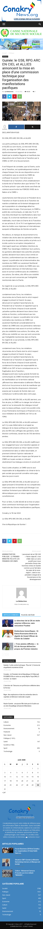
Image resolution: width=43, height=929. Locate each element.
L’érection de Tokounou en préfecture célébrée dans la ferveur (22, 687)
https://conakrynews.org (21, 604)
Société (6, 745)
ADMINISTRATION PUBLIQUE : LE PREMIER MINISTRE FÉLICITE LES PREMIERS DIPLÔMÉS (11, 557)
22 (32, 781)
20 (22, 781)
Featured (7, 732)
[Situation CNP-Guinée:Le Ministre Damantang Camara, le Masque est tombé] (6, 862)
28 (27, 785)
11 (10, 777)
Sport (5, 748)
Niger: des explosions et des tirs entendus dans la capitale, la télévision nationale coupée (20, 696)
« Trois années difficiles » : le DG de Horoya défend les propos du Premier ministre (26, 646)
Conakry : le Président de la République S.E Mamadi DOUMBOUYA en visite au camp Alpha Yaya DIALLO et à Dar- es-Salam (21, 676)
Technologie (8, 751)
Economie (7, 725)
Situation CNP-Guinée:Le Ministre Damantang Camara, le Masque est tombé (27, 862)
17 (5, 781)
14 (27, 777)
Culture (6, 722)
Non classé (7, 735)
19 (17, 781)
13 (22, 777)
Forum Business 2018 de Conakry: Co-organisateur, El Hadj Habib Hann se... (27, 851)
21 (27, 781)
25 (10, 785)
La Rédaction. (9, 91)
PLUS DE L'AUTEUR (28, 615)
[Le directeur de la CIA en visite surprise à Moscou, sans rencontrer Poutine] (7, 623)
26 (17, 785)
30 (38, 785)
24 (5, 785)
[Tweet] (33, 127)
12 (17, 777)
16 (38, 777)
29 (32, 785)
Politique (11, 53)
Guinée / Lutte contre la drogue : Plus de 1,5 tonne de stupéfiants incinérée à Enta (22, 666)
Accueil (4, 53)
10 (5, 777)
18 (10, 781)
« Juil (3, 792)
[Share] (16, 127)
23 (38, 781)
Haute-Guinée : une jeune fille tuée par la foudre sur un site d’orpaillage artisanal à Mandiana (21, 705)
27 (22, 785)
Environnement (9, 728)
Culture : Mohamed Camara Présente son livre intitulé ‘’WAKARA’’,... (25, 873)
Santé (6, 741)
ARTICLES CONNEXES (11, 615)
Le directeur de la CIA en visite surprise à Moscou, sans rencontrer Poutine (27, 623)
